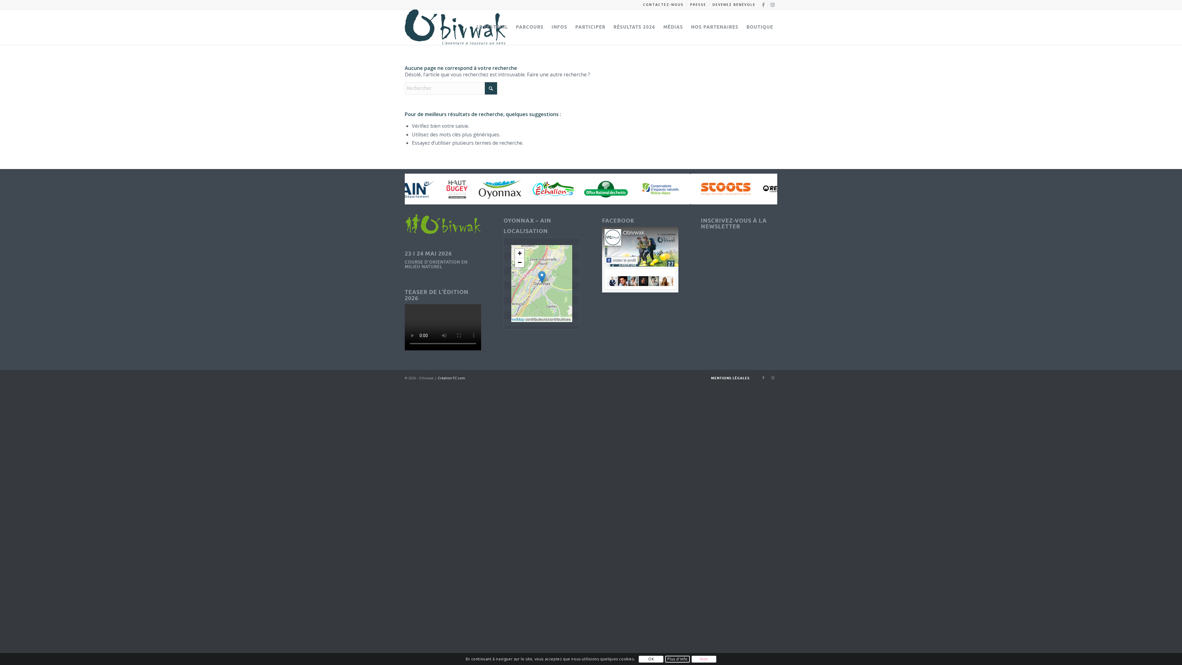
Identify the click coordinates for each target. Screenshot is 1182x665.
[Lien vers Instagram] (772, 4)
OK (651, 659)
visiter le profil (624, 260)
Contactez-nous (663, 4)
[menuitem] (663, 4)
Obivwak (633, 233)
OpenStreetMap (511, 319)
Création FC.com (451, 378)
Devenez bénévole (734, 4)
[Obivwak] (455, 27)
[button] (542, 277)
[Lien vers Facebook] (763, 4)
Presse (698, 4)
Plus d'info (677, 659)
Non (704, 659)
